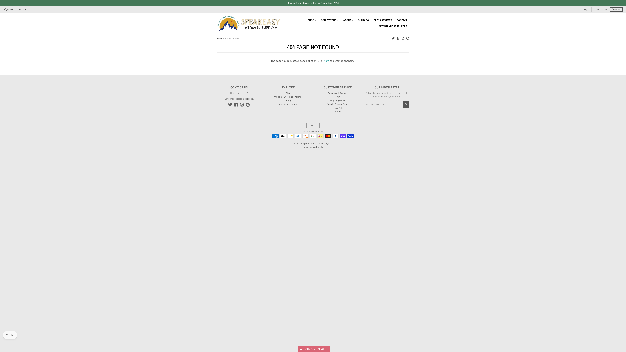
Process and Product (288, 104)
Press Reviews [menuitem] (383, 20)
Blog (288, 100)
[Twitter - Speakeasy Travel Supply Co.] (393, 38)
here (326, 60)
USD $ (21, 9)
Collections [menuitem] (328, 20)
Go (406, 104)
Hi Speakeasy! (247, 98)
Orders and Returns (338, 93)
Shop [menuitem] (311, 20)
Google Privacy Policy (338, 104)
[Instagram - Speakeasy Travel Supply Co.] (402, 38)
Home (219, 38)
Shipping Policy (337, 100)
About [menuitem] (347, 20)
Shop (288, 93)
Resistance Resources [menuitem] (393, 26)
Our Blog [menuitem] (363, 20)
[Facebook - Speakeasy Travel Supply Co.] (397, 38)
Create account (600, 9)
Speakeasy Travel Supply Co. (317, 143)
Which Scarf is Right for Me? (288, 96)
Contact (338, 111)
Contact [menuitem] (402, 20)
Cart (617, 9)
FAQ (337, 96)
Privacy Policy (338, 107)
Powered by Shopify (313, 147)
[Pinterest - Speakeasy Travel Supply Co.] (407, 38)
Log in (586, 9)
